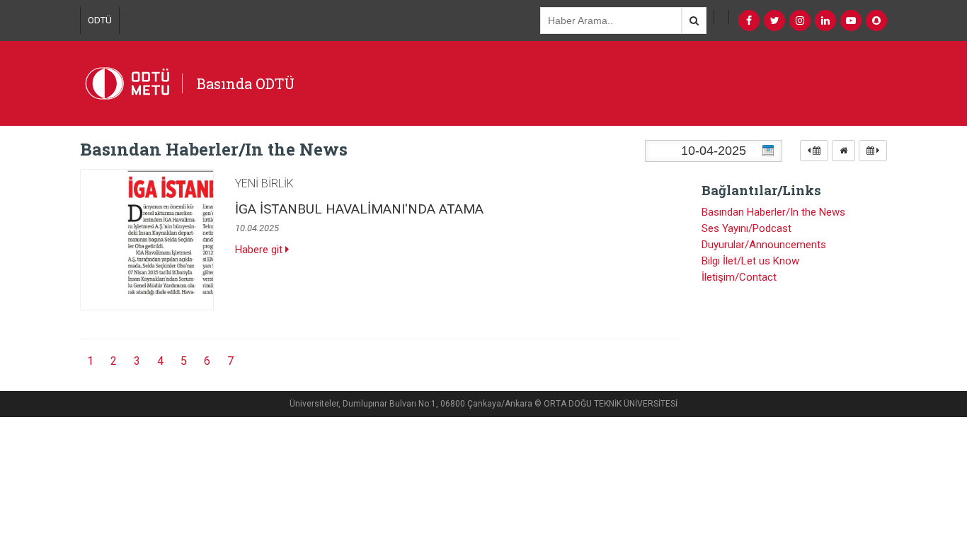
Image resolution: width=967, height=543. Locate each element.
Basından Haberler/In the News (773, 212)
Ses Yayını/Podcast (746, 228)
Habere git (260, 249)
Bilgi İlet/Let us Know (750, 261)
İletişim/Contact (739, 277)
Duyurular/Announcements (764, 244)
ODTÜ (100, 20)
